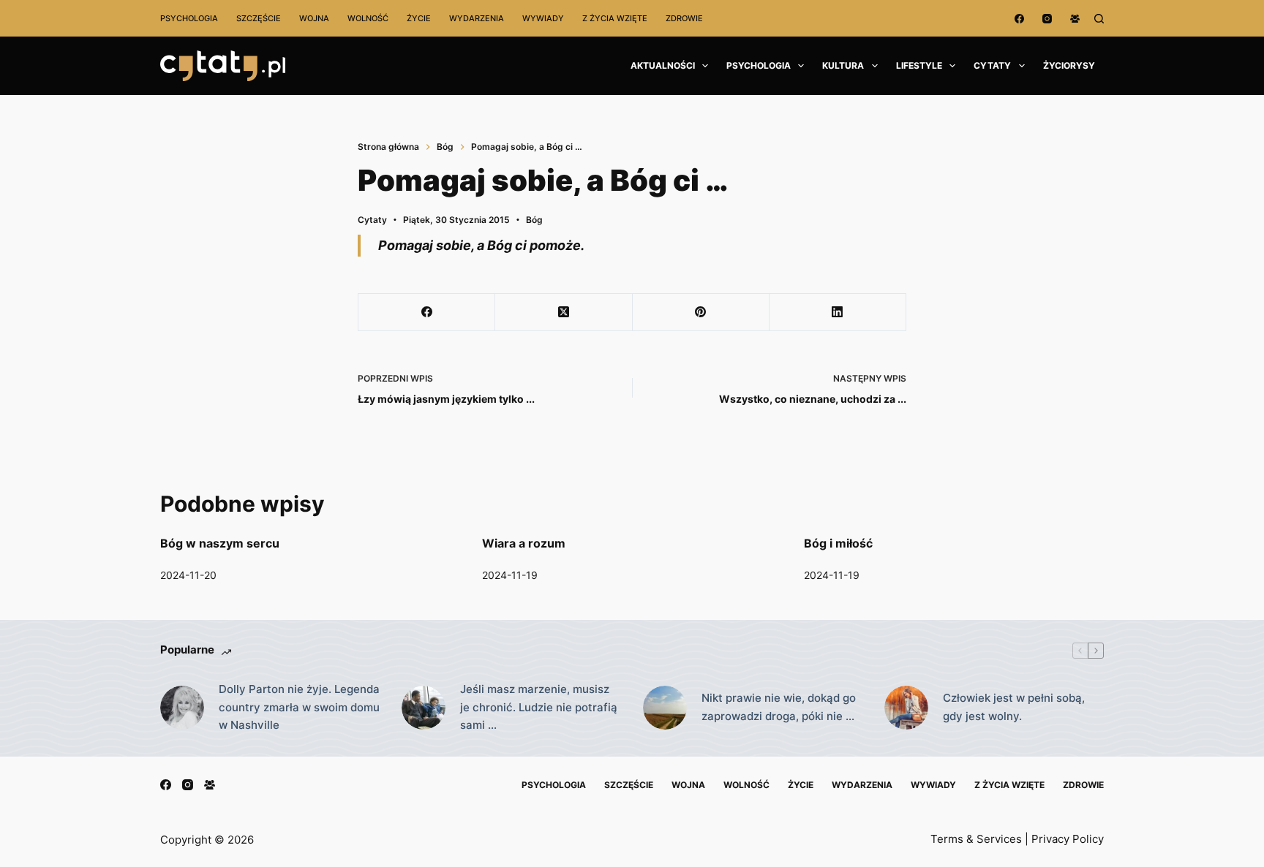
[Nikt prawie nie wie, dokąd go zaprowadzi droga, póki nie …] (665, 708)
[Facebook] (1019, 18)
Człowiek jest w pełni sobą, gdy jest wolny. (1014, 707)
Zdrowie (684, 18)
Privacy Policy (1067, 839)
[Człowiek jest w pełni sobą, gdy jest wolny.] (906, 708)
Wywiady (543, 18)
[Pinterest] (701, 312)
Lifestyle (919, 65)
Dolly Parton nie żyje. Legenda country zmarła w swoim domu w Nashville (299, 707)
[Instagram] (1047, 18)
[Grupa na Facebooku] (1075, 18)
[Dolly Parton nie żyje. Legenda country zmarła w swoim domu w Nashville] (182, 708)
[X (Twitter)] (563, 312)
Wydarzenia (476, 18)
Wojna (314, 18)
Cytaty (992, 65)
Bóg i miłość (838, 543)
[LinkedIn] (838, 312)
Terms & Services (976, 839)
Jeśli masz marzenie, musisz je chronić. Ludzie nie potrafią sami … (538, 707)
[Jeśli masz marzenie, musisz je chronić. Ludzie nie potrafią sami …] (423, 708)
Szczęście (258, 18)
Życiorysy (1069, 65)
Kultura (843, 65)
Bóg (534, 219)
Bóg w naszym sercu (219, 543)
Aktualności (663, 65)
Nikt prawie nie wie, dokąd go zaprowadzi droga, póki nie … (778, 707)
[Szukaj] (1099, 18)
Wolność (367, 18)
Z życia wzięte (614, 18)
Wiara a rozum (523, 543)
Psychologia (189, 18)
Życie (419, 18)
